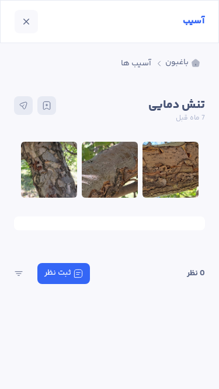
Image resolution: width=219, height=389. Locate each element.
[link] (182, 63)
